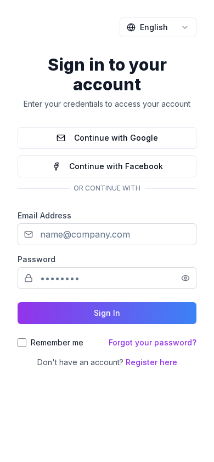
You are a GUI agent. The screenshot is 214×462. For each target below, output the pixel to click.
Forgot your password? (152, 342)
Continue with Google (116, 137)
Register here (151, 362)
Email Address (44, 215)
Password (36, 259)
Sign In (107, 312)
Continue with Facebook (116, 166)
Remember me (57, 342)
